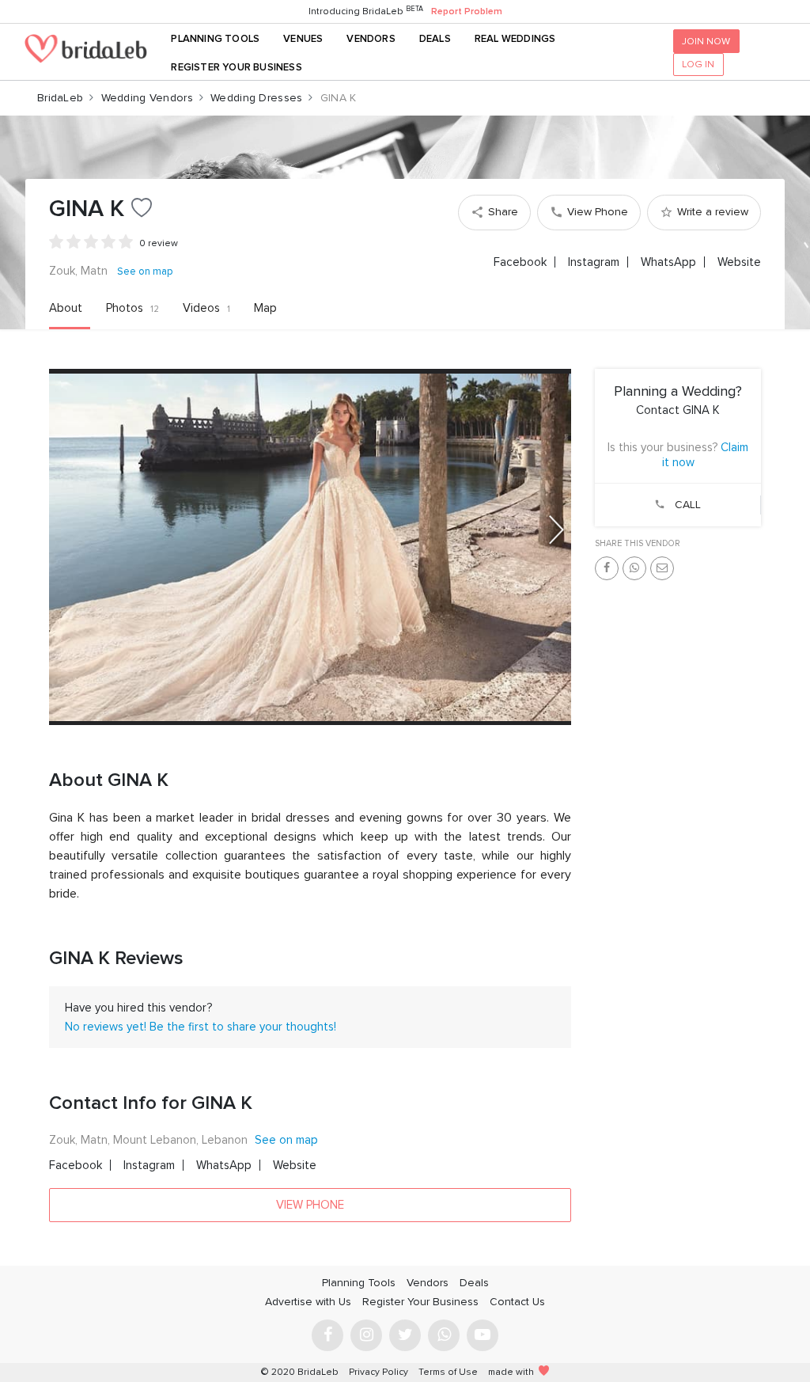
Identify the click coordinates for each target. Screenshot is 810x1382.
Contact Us (517, 1301)
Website (739, 262)
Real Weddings (515, 38)
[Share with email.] (662, 568)
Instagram (593, 262)
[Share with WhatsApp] (634, 568)
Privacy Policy (378, 1372)
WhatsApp (668, 262)
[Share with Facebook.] (607, 568)
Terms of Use (448, 1372)
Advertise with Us (308, 1301)
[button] (556, 529)
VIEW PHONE (310, 1205)
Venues (303, 38)
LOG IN (698, 64)
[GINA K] (310, 547)
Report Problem (466, 11)
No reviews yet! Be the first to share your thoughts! (200, 1026)
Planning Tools (215, 38)
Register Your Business (236, 67)
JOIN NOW (706, 41)
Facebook (520, 262)
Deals (435, 38)
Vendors (370, 38)
